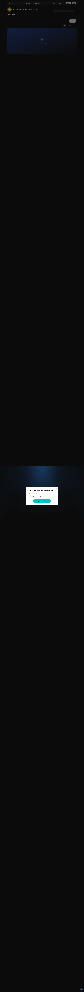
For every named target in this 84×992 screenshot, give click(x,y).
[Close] (56, 488)
